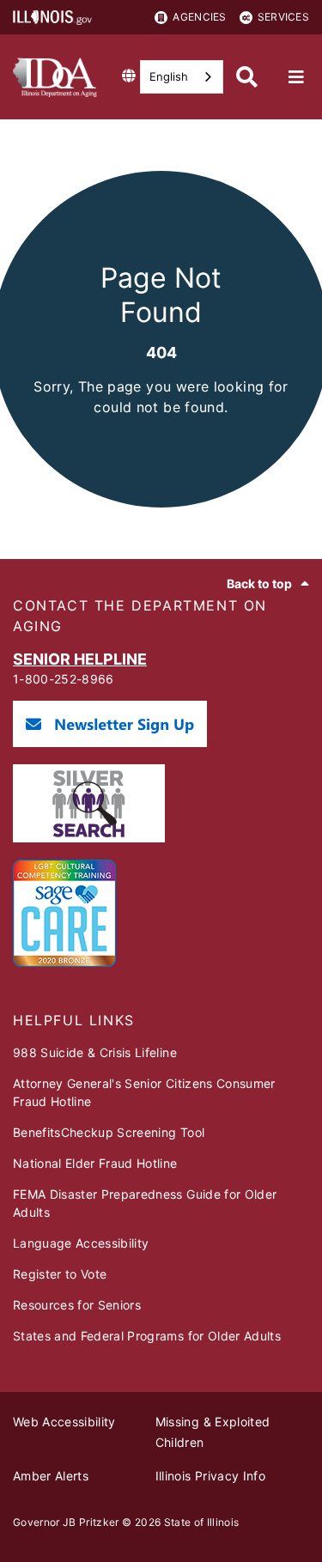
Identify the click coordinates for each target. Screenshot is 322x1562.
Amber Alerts (50, 1475)
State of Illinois (202, 1522)
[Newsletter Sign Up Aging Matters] (110, 742)
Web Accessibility (64, 1421)
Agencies (199, 16)
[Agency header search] (247, 77)
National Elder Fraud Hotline (95, 1163)
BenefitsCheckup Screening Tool (108, 1132)
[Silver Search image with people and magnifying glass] (89, 837)
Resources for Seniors (77, 1305)
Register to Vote (59, 1274)
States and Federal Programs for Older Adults (147, 1335)
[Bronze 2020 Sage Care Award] (64, 962)
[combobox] (181, 77)
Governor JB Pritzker (66, 1522)
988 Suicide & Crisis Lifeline (95, 1052)
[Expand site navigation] (296, 77)
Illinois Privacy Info (210, 1475)
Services (283, 16)
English (168, 76)
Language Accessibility (81, 1243)
